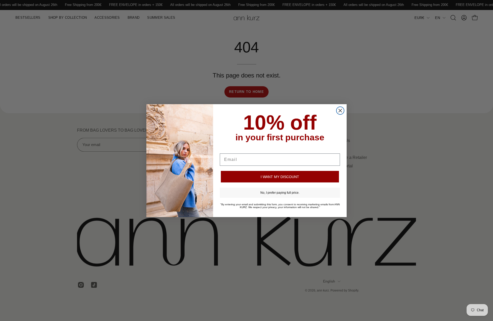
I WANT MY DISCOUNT (280, 177)
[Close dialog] (340, 110)
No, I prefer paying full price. (279, 192)
